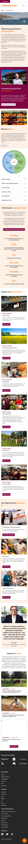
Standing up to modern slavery (8, 811)
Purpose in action (5, 776)
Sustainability (4, 779)
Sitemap (3, 820)
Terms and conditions (6, 816)
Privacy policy (4, 813)
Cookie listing (4, 825)
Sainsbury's (4, 794)
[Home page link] (11, 6)
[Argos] (14, 759)
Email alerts (4, 785)
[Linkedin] (2, 834)
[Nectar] (14, 763)
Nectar (2, 803)
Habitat (3, 798)
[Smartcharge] (23, 763)
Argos (2, 796)
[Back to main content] (24, 840)
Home (2, 10)
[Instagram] (12, 834)
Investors (3, 781)
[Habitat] (23, 759)
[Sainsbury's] (4, 759)
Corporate (3, 792)
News (2, 783)
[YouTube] (7, 834)
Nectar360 (3, 805)
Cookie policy (4, 822)
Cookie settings (4, 827)
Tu (1, 800)
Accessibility (4, 818)
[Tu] (2, 763)
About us (3, 774)
